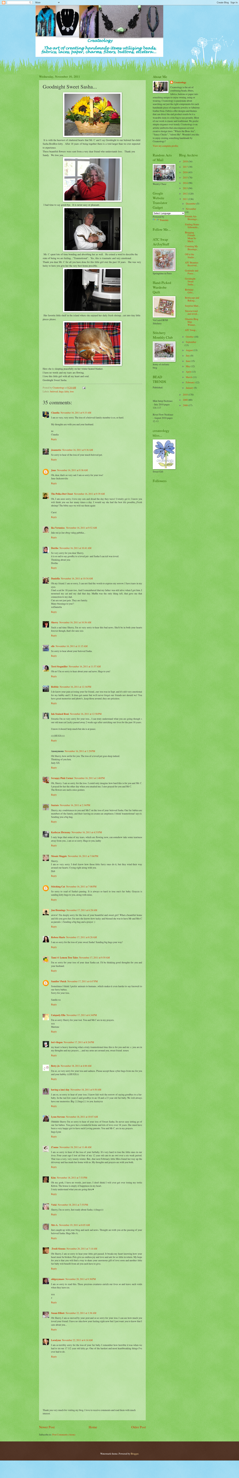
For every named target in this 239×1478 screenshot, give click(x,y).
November (191, 208)
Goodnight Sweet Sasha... (190, 281)
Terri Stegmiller (59, 666)
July (188, 355)
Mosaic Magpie (59, 856)
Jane (53, 470)
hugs (61, 391)
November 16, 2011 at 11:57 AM (85, 666)
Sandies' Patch (58, 981)
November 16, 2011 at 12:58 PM (85, 713)
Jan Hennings (58, 910)
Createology (180, 82)
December (191, 203)
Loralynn (56, 1340)
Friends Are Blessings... (191, 218)
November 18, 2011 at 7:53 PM (72, 1177)
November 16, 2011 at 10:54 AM (77, 578)
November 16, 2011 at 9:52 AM (81, 527)
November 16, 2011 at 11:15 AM (71, 646)
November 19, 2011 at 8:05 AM (74, 1225)
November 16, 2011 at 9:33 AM (76, 412)
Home (93, 1427)
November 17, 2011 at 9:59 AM (94, 957)
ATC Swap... (191, 330)
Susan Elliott (58, 1313)
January (190, 387)
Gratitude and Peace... (191, 272)
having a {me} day (60, 1089)
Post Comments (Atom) (63, 1434)
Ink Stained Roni (60, 714)
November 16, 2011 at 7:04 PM (83, 856)
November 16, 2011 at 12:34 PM (75, 686)
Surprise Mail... (192, 305)
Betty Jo (55, 1066)
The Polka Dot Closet (62, 494)
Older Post (138, 1427)
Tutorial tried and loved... (192, 312)
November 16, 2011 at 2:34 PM (75, 805)
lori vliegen (57, 1042)
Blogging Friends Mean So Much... (190, 237)
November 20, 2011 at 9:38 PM (80, 1279)
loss (72, 391)
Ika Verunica (58, 528)
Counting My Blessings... (191, 248)
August (189, 350)
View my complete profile (165, 145)
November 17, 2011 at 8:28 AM (81, 937)
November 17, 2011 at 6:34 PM (81, 1015)
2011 (185, 199)
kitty (67, 391)
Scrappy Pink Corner (62, 778)
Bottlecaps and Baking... (192, 299)
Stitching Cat (58, 886)
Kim (53, 1177)
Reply (54, 439)
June (188, 361)
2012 (185, 193)
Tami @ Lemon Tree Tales (64, 957)
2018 (185, 161)
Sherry (54, 622)
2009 (185, 399)
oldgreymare (57, 1279)
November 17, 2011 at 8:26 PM (79, 1042)
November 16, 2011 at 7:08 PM (81, 886)
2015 (185, 177)
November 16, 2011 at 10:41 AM (75, 548)
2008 (185, 405)
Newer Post (47, 1427)
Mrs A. (54, 1225)
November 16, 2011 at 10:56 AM (75, 622)
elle (53, 646)
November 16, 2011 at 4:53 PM (87, 832)
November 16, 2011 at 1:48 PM (89, 778)
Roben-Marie (58, 937)
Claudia (55, 412)
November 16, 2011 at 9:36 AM (77, 449)
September (191, 342)
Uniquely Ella (58, 1015)
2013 (185, 188)
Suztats (55, 805)
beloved (54, 391)
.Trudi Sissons (58, 1248)
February (190, 382)
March (189, 377)
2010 (185, 394)
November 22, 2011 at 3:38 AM (81, 1313)
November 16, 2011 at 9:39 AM (89, 493)
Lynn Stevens (58, 1117)
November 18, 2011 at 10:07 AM (82, 1116)
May (188, 366)
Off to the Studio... (190, 256)
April (189, 371)
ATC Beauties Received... (191, 264)
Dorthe (54, 548)
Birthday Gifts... (189, 291)
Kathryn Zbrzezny (61, 832)
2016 (185, 172)
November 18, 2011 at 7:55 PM (73, 1204)
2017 (185, 166)
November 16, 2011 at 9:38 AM (72, 470)
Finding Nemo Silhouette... (192, 226)
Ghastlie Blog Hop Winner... (191, 321)
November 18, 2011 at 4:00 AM (76, 1065)
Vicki (54, 1205)
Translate (164, 220)
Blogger (134, 1453)
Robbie (55, 687)
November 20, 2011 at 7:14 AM (81, 1248)
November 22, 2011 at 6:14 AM (77, 1340)
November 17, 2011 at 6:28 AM (81, 910)
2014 (185, 183)
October (190, 336)
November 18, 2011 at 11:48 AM (75, 1147)
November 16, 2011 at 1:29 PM (80, 751)
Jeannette (56, 450)
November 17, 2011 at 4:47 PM (82, 981)
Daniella (55, 578)
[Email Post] (83, 387)
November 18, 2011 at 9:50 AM (86, 1089)
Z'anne (54, 1147)
